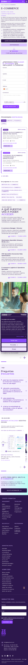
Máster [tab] (9, 120)
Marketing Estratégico (10, 194)
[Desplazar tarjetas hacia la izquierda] (20, 357)
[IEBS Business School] (4, 633)
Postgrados (17, 528)
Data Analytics (5, 530)
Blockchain (17, 504)
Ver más (5, 176)
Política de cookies (6, 659)
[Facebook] (13, 656)
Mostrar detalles (20, 336)
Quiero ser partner (7, 591)
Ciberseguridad (18, 508)
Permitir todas (14, 340)
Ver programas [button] (14, 44)
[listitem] (12, 449)
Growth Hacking (6, 556)
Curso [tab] (4, 123)
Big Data (4, 533)
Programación (18, 511)
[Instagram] (5, 656)
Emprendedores (6, 506)
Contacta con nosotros (8, 589)
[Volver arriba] (24, 588)
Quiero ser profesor (7, 587)
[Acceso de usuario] (23, 1)
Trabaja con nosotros (7, 585)
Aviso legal (24, 659)
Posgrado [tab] (17, 120)
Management (5, 511)
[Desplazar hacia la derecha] (24, 467)
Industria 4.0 (18, 510)
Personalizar (13, 344)
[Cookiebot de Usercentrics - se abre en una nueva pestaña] (21, 315)
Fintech (16, 506)
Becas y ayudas (6, 572)
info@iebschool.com (9, 642)
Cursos (16, 533)
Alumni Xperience (6, 579)
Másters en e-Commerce (10, 184)
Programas (6, 4)
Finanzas (4, 518)
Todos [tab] (4, 120)
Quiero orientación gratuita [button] (13, 40)
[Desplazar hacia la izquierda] (20, 467)
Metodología (5, 574)
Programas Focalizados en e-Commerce (12, 191)
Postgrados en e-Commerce (11, 187)
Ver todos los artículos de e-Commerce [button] (11, 430)
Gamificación (5, 561)
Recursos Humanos (7, 515)
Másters (17, 526)
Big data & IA (5, 532)
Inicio (2, 4)
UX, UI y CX (5, 559)
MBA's (3, 504)
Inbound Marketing (8, 200)
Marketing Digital (8, 197)
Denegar (14, 349)
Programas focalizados (17, 531)
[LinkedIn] (2, 656)
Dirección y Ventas (6, 565)
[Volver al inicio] (6, 1)
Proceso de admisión (7, 576)
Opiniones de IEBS (6, 583)
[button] (14, 138)
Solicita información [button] (13, 490)
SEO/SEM (19, 197)
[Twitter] (10, 656)
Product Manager (6, 516)
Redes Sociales (6, 558)
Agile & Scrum (5, 513)
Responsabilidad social (8, 578)
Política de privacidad (16, 659)
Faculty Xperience (6, 581)
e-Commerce (12, 4)
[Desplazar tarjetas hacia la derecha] (24, 357)
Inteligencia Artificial (7, 528)
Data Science (5, 526)
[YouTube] (7, 656)
